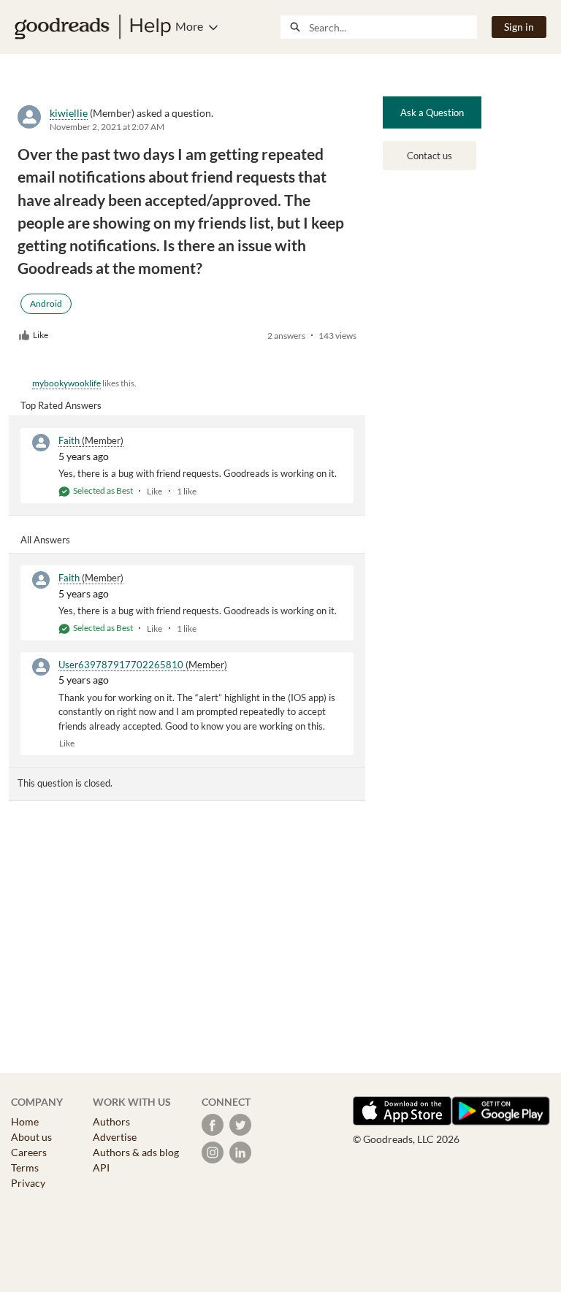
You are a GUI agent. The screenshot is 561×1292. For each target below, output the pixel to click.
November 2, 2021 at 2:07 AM (107, 126)
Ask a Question (432, 112)
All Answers (45, 540)
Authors (111, 1121)
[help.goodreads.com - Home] (93, 27)
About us (31, 1137)
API (101, 1167)
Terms (25, 1167)
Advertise (115, 1137)
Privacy (28, 1183)
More (189, 26)
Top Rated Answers (61, 405)
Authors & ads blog (136, 1152)
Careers (29, 1152)
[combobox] (392, 27)
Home (25, 1121)
